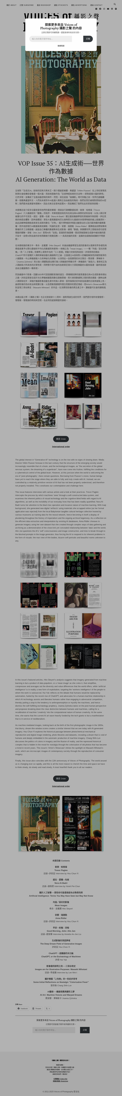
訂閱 (88, 39)
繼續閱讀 (61, 46)
